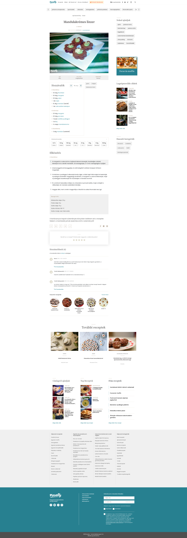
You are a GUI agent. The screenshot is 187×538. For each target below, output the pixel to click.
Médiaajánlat (85, 501)
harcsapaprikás (115, 9)
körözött (130, 39)
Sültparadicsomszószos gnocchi (81, 459)
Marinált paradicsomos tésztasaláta (82, 462)
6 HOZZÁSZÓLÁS (86, 30)
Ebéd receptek (120, 437)
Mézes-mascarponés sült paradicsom (79, 444)
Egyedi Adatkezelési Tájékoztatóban (114, 522)
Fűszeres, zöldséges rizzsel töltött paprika (81, 465)
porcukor (61, 116)
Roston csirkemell (55, 469)
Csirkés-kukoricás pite (100, 468)
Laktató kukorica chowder (101, 454)
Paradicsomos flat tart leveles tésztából (80, 451)
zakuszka (80, 9)
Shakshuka (76, 479)
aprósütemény (76, 15)
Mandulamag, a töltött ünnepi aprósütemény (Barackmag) (122, 359)
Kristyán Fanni (64, 362)
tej (56, 121)
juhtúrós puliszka (102, 9)
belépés (63, 253)
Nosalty (122, 364)
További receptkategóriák (123, 474)
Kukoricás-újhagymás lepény (102, 463)
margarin (61, 95)
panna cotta (132, 28)
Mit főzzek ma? (73, 2)
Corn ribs (97, 456)
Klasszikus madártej (56, 450)
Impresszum (85, 499)
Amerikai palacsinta (56, 471)
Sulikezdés (131, 88)
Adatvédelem (85, 495)
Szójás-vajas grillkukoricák (101, 446)
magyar (94, 83)
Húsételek (119, 453)
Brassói (53, 466)
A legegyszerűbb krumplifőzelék (97, 388)
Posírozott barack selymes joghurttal (119, 399)
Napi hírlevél (108, 508)
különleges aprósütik (123, 152)
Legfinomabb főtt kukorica (102, 438)
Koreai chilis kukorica (100, 451)
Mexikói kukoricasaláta (100, 476)
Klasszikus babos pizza (117, 411)
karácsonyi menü (90, 87)
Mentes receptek (121, 445)
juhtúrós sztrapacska (58, 9)
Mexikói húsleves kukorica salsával (103, 471)
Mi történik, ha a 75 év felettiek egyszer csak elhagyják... (69, 390)
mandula (60, 103)
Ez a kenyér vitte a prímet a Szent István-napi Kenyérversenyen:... (70, 401)
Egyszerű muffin (55, 440)
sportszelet (71, 9)
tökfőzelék (95, 397)
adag (76, 85)
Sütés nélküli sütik (121, 448)
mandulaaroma (64, 124)
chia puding (121, 39)
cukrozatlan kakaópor (63, 106)
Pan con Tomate (77, 439)
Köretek (119, 469)
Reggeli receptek (121, 471)
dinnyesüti (120, 143)
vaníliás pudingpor (64, 119)
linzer (83, 15)
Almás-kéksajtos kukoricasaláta (103, 474)
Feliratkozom (129, 502)
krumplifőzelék (96, 385)
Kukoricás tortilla (99, 466)
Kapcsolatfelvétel (86, 497)
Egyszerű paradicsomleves (58, 445)
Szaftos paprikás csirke (79, 471)
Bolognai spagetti (55, 461)
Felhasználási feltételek (88, 494)
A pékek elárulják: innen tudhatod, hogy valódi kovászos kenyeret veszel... (133, 107)
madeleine (128, 143)
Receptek (60, 2)
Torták (118, 461)
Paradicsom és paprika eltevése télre (82, 441)
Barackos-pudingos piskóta (119, 405)
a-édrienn (79, 26)
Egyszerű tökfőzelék (96, 400)
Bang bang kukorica (100, 443)
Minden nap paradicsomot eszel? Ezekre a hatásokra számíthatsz (132, 94)
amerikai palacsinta (98, 409)
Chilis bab (53, 458)
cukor (60, 98)
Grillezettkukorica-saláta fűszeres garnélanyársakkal (103, 459)
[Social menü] (125, 2)
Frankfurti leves (55, 437)
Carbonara (54, 474)
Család (130, 101)
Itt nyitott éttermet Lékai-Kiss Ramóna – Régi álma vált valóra (69, 413)
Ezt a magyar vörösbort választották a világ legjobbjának (132, 120)
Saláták (119, 466)
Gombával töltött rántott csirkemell (122, 387)
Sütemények (120, 442)
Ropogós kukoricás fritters (101, 440)
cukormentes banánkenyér (126, 36)
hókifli (128, 148)
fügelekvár (121, 32)
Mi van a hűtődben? (83, 2)
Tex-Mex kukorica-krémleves (102, 448)
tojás (57, 101)
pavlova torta (127, 24)
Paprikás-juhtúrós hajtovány (80, 476)
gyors (87, 83)
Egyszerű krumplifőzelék (57, 448)
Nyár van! (67, 385)
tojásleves (121, 43)
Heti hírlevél (117, 508)
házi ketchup (121, 28)
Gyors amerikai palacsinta (97, 411)
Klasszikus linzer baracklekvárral (93, 358)
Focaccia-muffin (115, 393)
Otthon (131, 115)
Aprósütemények (121, 440)
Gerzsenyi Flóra (93, 362)
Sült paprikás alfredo (78, 474)
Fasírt (52, 453)
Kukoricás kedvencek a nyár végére (103, 434)
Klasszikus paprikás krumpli (80, 468)
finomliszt (61, 93)
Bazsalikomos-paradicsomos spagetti (80, 455)
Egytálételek (120, 455)
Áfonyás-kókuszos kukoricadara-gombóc (121, 416)
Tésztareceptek (121, 463)
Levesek (119, 458)
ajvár (119, 24)
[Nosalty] (53, 2)
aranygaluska (90, 9)
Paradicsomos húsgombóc (58, 463)
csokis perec (121, 148)
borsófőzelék (130, 43)
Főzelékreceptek (121, 450)
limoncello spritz (128, 9)
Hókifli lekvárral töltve (64, 358)
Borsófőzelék (54, 455)
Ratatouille (76, 482)
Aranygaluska (54, 442)
